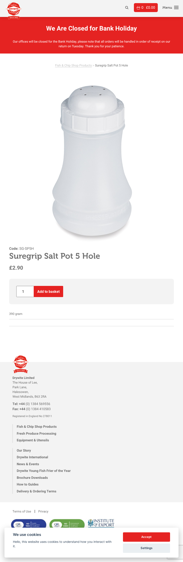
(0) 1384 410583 (31, 409)
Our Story (24, 450)
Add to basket (48, 291)
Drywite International (32, 457)
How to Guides (28, 484)
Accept (146, 537)
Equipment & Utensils (33, 440)
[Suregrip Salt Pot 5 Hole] (91, 163)
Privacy (43, 511)
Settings (146, 548)
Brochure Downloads (32, 477)
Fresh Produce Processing (36, 433)
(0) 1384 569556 (31, 404)
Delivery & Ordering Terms (36, 491)
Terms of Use (21, 511)
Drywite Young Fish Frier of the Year (44, 471)
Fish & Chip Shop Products (73, 65)
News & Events (28, 464)
